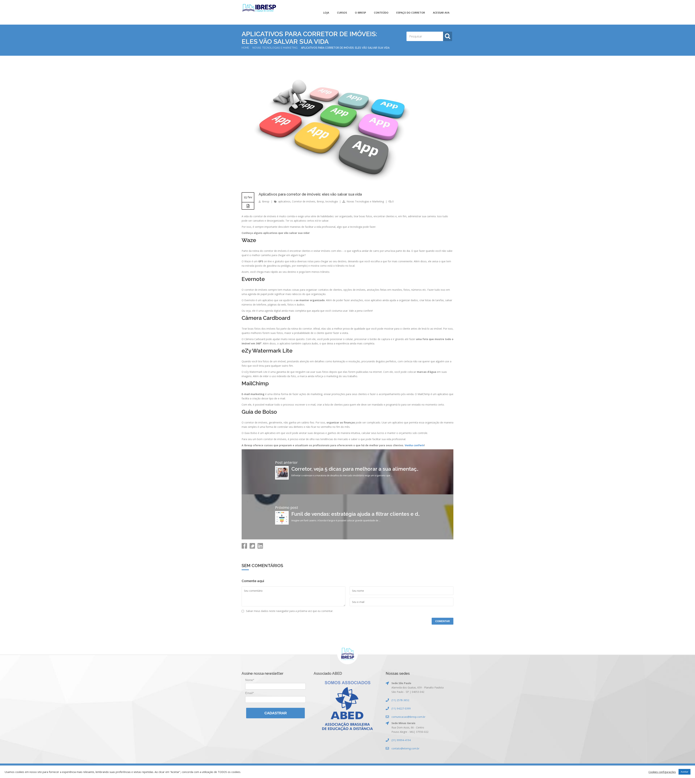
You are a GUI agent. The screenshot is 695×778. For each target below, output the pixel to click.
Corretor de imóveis (303, 201)
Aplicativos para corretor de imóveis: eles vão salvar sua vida (310, 194)
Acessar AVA (441, 12)
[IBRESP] (259, 8)
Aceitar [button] (684, 771)
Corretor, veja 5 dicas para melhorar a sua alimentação (356, 469)
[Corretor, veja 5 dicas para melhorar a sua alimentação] (282, 478)
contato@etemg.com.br (405, 748)
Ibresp (265, 201)
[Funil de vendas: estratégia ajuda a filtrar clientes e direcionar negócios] (282, 523)
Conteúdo (381, 12)
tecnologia (331, 201)
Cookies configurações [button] (662, 771)
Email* (249, 693)
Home (245, 47)
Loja (326, 12)
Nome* (249, 680)
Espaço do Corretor (410, 12)
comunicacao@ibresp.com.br (408, 716)
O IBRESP (360, 12)
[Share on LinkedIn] (260, 547)
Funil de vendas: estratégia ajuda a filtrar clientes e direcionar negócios (377, 514)
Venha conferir (414, 445)
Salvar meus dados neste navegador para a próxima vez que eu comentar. (289, 611)
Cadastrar (275, 713)
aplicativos (284, 201)
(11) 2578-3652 (400, 700)
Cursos (342, 12)
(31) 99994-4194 (401, 740)
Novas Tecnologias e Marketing (275, 47)
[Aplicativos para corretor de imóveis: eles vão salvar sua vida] (328, 186)
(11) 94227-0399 (401, 708)
